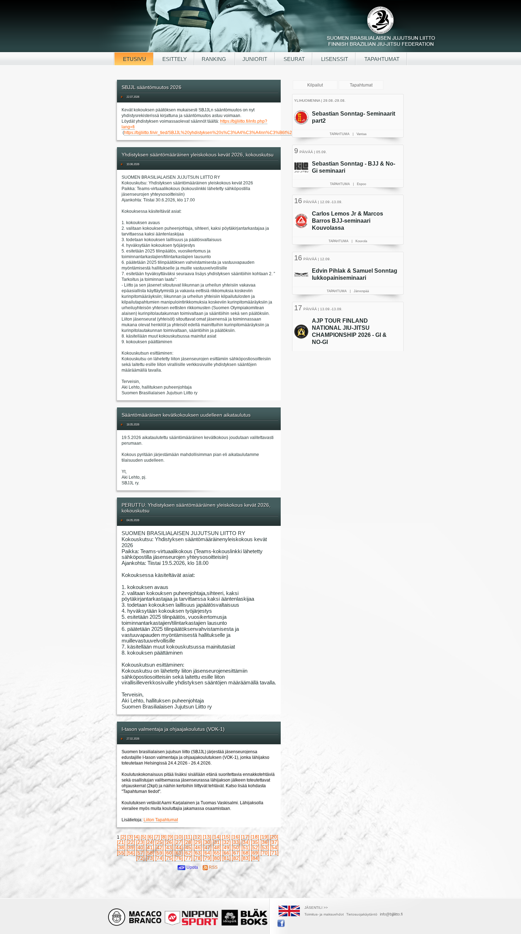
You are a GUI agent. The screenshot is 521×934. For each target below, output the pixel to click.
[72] (140, 858)
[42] (159, 847)
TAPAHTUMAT (381, 59)
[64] (207, 853)
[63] (198, 853)
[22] (131, 842)
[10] (178, 837)
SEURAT (293, 59)
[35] (255, 842)
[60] (169, 853)
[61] (178, 853)
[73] (150, 858)
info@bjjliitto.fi (391, 914)
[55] (121, 853)
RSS (213, 867)
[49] (226, 847)
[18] (255, 837)
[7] (157, 837)
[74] (159, 858)
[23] (140, 842)
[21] (121, 842)
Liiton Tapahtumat (161, 819)
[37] (274, 842)
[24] (150, 842)
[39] (131, 847)
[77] (188, 858)
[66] (226, 853)
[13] (207, 837)
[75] (169, 858)
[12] (197, 837)
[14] (216, 837)
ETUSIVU (134, 59)
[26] (169, 842)
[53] (264, 847)
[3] (130, 837)
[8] (164, 837)
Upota (191, 867)
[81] (226, 858)
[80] (217, 858)
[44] (178, 847)
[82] (236, 858)
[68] (245, 853)
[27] (178, 842)
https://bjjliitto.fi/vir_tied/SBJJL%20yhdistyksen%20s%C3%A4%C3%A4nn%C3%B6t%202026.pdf (218, 132)
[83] (245, 858)
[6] (150, 837)
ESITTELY (174, 59)
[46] (198, 847)
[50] (236, 847)
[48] (217, 847)
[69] (255, 853)
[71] (274, 853)
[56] (131, 853)
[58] (150, 853)
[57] (140, 853)
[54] (274, 847)
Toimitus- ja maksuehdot (324, 914)
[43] (169, 847)
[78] (198, 858)
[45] (188, 847)
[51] (245, 847)
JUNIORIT (254, 59)
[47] (207, 847)
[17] (245, 837)
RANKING (215, 59)
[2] (123, 837)
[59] (159, 853)
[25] (159, 842)
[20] (274, 837)
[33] (236, 842)
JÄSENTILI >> (316, 908)
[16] (235, 837)
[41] (150, 847)
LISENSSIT (334, 59)
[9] (170, 837)
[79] (207, 858)
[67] (236, 853)
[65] (217, 853)
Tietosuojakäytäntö (361, 914)
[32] (226, 842)
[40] (140, 847)
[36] (264, 842)
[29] (198, 842)
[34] (245, 842)
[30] (207, 842)
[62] (188, 853)
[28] (188, 842)
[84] (255, 858)
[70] (264, 853)
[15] (226, 837)
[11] (188, 837)
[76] (178, 858)
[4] (137, 837)
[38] (121, 847)
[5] (143, 837)
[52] (255, 847)
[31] (217, 842)
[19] (264, 837)
